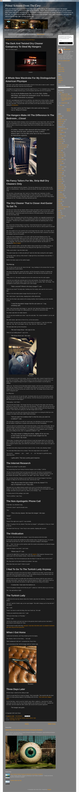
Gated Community (62, 146)
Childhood (60, 123)
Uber (59, 212)
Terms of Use (61, 69)
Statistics (60, 201)
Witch (59, 214)
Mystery (60, 179)
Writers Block (61, 215)
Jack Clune (67, 49)
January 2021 (64, 103)
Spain (59, 199)
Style (34, 718)
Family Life (60, 141)
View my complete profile (64, 60)
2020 (61, 105)
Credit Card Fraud (62, 128)
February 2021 (64, 94)
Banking (60, 116)
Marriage (60, 172)
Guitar (59, 150)
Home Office (61, 155)
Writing (59, 217)
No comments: (19, 716)
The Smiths (60, 208)
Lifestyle (60, 168)
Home (27, 724)
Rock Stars (60, 190)
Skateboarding (61, 197)
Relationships (61, 186)
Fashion (23, 718)
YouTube (60, 78)
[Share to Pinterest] (29, 716)
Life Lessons (61, 166)
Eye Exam (60, 139)
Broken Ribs (61, 121)
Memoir (31, 718)
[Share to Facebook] (28, 716)
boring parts (15, 105)
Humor (27, 718)
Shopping (60, 194)
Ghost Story (61, 148)
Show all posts (40, 34)
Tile (59, 210)
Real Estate (61, 185)
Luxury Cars (61, 170)
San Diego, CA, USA (15, 719)
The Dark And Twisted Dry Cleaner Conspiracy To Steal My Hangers (20, 39)
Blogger (49, 789)
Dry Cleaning (18, 718)
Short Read (60, 195)
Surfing (59, 205)
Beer (59, 117)
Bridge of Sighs (61, 119)
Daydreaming (61, 132)
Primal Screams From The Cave (23, 5)
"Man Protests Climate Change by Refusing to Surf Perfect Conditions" (26, 774)
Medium (60, 76)
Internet (60, 161)
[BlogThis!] (26, 716)
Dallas (59, 130)
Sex (59, 192)
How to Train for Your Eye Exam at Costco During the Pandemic (24, 730)
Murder (59, 177)
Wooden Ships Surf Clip (15, 780)
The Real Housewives (63, 206)
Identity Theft (61, 159)
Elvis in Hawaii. (17, 243)
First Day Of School (62, 145)
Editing (59, 137)
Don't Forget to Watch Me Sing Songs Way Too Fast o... (67, 99)
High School (61, 154)
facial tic (35, 554)
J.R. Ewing (60, 163)
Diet (59, 134)
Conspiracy (11, 718)
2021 (61, 92)
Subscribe (66, 43)
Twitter (59, 82)
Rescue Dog (61, 188)
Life (59, 165)
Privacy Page (61, 71)
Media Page (61, 67)
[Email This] (25, 716)
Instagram (60, 80)
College (60, 125)
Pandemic (60, 181)
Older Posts (52, 724)
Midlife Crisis (61, 175)
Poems (59, 183)
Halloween (60, 152)
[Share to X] (27, 716)
